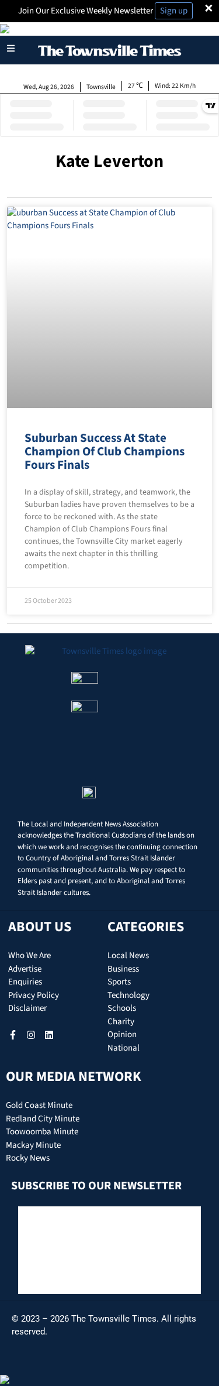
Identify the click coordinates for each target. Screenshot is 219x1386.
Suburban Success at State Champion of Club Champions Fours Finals (105, 451)
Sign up (173, 11)
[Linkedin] (49, 1035)
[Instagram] (31, 1035)
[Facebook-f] (13, 1035)
